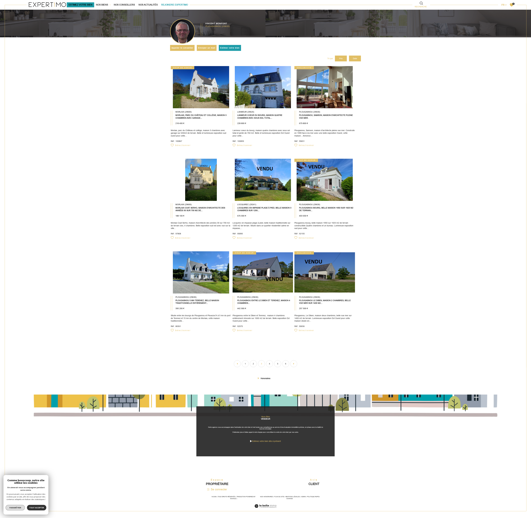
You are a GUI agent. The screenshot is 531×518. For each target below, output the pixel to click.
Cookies (289, 498)
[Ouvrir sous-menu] (110, 4)
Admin (303, 496)
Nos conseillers (124, 5)
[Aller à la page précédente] (237, 363)
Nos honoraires (266, 496)
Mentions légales (292, 496)
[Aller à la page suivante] (293, 363)
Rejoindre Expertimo (174, 5)
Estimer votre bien (230, 48)
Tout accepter (36, 507)
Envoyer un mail (206, 48)
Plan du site (279, 496)
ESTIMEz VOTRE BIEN (80, 5)
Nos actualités (148, 5)
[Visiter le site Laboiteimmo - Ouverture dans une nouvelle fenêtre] (265, 509)
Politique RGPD (313, 496)
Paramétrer (15, 507)
